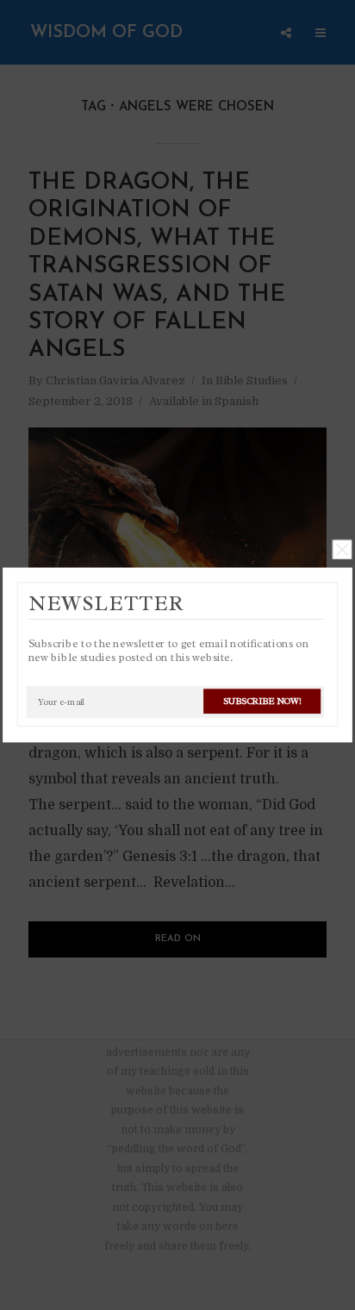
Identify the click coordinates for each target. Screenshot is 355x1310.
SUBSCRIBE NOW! (262, 701)
